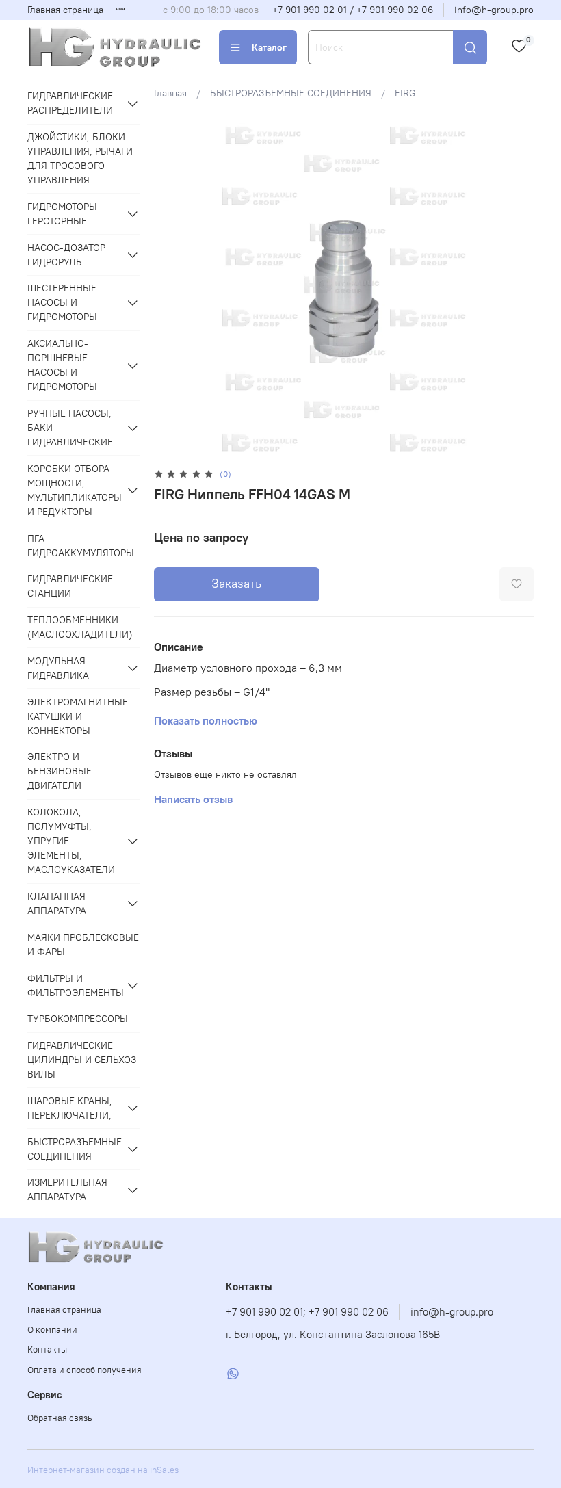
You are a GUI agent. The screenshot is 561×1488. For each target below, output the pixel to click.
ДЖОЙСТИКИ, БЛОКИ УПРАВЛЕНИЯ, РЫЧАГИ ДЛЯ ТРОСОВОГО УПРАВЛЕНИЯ (80, 158)
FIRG (405, 93)
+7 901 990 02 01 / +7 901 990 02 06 (352, 9)
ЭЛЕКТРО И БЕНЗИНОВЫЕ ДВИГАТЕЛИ (59, 771)
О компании (52, 1329)
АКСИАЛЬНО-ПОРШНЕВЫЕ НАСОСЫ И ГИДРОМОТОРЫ (62, 365)
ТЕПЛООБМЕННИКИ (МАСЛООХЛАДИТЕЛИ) (80, 627)
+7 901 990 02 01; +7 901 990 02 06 (307, 1311)
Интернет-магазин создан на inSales (103, 1470)
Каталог (269, 47)
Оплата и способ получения (84, 1370)
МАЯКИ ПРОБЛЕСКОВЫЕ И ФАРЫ (83, 944)
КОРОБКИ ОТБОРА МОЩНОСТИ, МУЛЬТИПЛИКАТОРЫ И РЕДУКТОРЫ (73, 490)
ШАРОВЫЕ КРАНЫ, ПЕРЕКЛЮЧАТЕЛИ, (69, 1108)
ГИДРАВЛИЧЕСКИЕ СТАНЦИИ (70, 586)
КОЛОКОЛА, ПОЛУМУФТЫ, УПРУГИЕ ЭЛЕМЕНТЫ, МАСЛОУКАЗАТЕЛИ (71, 841)
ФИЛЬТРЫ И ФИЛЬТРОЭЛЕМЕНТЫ (73, 985)
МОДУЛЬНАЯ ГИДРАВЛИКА (58, 668)
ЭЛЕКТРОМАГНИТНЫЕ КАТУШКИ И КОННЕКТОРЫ (77, 716)
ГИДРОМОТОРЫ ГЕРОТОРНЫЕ (62, 213)
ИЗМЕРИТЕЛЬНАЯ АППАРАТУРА (67, 1189)
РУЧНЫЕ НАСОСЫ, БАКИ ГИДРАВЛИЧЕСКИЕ (70, 427)
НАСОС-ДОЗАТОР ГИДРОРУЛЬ (66, 255)
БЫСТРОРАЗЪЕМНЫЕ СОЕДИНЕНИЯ (290, 93)
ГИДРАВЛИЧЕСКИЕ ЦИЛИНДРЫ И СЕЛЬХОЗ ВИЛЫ (81, 1059)
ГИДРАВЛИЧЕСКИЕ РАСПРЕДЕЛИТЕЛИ (70, 103)
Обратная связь (59, 1418)
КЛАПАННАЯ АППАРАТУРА (56, 903)
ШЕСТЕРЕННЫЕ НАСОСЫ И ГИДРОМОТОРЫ (62, 302)
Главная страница (65, 9)
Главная (170, 93)
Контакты (47, 1349)
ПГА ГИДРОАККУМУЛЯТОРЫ (80, 545)
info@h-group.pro (494, 9)
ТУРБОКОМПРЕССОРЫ (77, 1019)
